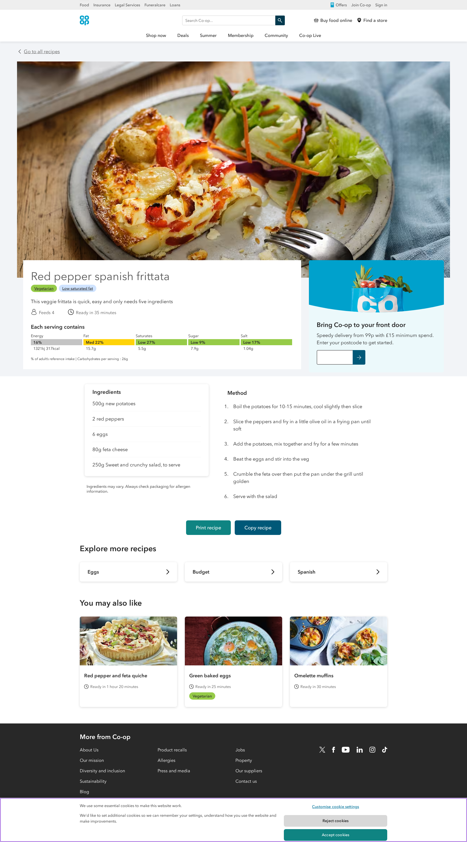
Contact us (246, 781)
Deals (183, 35)
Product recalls (172, 750)
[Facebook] (333, 750)
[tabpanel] (147, 448)
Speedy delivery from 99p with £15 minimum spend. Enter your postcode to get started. (376, 338)
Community (276, 35)
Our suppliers (248, 770)
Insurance (101, 4)
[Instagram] (372, 750)
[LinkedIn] (360, 750)
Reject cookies (336, 820)
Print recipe (208, 528)
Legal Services (127, 4)
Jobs (240, 750)
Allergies (166, 760)
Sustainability (93, 781)
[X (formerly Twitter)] (322, 750)
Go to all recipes (42, 51)
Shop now (156, 35)
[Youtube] (346, 750)
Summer (208, 35)
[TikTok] (384, 750)
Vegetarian (44, 288)
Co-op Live (310, 35)
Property (243, 760)
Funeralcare (154, 4)
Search (280, 20)
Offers (341, 4)
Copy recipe (257, 528)
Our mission (92, 760)
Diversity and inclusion (102, 770)
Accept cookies (335, 834)
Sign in (381, 4)
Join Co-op (361, 4)
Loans (175, 4)
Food (84, 4)
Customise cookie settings (335, 806)
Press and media (174, 770)
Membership (240, 35)
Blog (84, 791)
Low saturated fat (77, 288)
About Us (89, 750)
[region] (233, 820)
